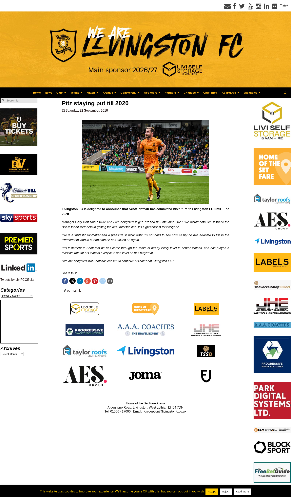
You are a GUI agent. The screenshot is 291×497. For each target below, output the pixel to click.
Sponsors (150, 92)
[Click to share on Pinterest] (95, 281)
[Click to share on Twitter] (72, 281)
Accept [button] (212, 491)
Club (59, 92)
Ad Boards (229, 92)
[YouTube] (250, 7)
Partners (170, 92)
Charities (190, 92)
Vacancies (250, 92)
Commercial (128, 92)
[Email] (227, 7)
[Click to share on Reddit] (102, 281)
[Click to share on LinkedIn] (80, 281)
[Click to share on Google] (87, 281)
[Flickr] (274, 7)
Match (91, 92)
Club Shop (210, 92)
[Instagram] (258, 7)
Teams (74, 92)
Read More (242, 491)
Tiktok (284, 5)
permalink (74, 290)
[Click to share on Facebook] (65, 281)
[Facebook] (234, 7)
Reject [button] (225, 491)
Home (37, 92)
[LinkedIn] (266, 7)
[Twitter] (242, 7)
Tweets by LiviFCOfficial (17, 279)
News (48, 92)
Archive (108, 92)
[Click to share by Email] (110, 281)
